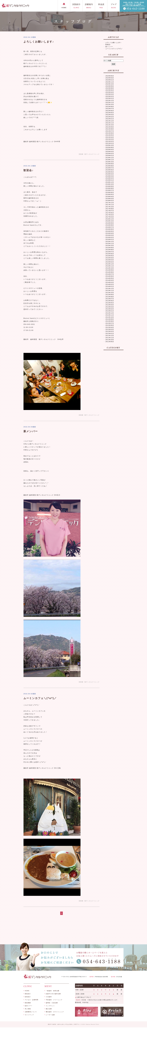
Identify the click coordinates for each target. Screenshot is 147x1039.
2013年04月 (110, 305)
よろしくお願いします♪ (39, 41)
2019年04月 (110, 174)
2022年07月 (110, 108)
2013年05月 (110, 303)
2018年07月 (110, 190)
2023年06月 (110, 90)
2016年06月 (110, 229)
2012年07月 (110, 323)
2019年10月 (110, 162)
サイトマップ (29, 1015)
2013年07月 (110, 298)
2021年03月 (110, 139)
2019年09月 (110, 164)
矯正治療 (49, 1009)
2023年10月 (110, 84)
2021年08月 (110, 129)
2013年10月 (110, 292)
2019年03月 (110, 176)
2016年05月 (110, 231)
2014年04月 (110, 280)
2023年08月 (110, 88)
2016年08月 (110, 225)
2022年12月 (110, 100)
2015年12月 (110, 241)
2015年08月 (110, 249)
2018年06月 (110, 192)
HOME (27, 991)
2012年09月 (110, 319)
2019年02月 (110, 178)
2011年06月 (110, 341)
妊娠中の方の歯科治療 (53, 994)
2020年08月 (110, 147)
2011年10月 (110, 339)
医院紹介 (28, 994)
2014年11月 (110, 266)
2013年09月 (110, 294)
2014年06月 (110, 276)
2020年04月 (110, 149)
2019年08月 (110, 166)
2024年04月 (110, 78)
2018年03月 (110, 198)
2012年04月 (110, 327)
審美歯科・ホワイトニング (55, 1012)
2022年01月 (110, 119)
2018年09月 (110, 186)
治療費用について (31, 1012)
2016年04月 (110, 233)
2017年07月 (110, 211)
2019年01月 (110, 180)
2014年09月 (110, 270)
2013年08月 (110, 296)
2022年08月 (110, 106)
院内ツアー (28, 1006)
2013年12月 (110, 288)
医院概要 (28, 1003)
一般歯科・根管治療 (52, 991)
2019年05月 (110, 172)
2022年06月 (110, 110)
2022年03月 (110, 114)
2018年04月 (110, 196)
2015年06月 (110, 253)
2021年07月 (110, 131)
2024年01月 (110, 80)
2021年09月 (110, 127)
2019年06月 (110, 170)
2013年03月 (110, 307)
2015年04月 (110, 258)
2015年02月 (110, 262)
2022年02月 (110, 117)
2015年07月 (110, 251)
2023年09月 (110, 86)
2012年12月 (110, 313)
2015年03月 (110, 260)
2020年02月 (110, 153)
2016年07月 (110, 227)
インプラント (50, 1006)
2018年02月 (110, 200)
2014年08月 (110, 272)
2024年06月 (110, 76)
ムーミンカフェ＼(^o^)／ (40, 698)
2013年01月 (110, 311)
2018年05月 (110, 194)
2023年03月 (110, 94)
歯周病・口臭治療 (52, 1003)
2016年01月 (110, 239)
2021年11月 (110, 123)
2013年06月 (110, 300)
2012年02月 (110, 331)
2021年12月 (110, 121)
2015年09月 (110, 247)
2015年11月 (110, 243)
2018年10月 (110, 184)
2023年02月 (110, 96)
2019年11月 (110, 159)
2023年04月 (110, 92)
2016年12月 (110, 219)
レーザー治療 (50, 1015)
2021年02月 (110, 141)
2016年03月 (110, 235)
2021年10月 (110, 125)
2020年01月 (110, 155)
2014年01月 (110, 286)
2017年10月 (110, 206)
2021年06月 (110, 133)
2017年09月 (110, 209)
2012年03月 (110, 329)
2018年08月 (110, 188)
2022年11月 (110, 102)
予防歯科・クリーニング (54, 1000)
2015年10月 (110, 245)
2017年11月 (110, 204)
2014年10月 (110, 268)
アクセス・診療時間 (31, 1000)
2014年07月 (110, 274)
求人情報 (28, 1009)
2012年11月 (110, 315)
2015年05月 (110, 255)
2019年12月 (110, 157)
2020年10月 (110, 145)
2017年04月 (110, 215)
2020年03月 (110, 151)
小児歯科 (49, 997)
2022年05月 (110, 112)
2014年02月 (110, 284)
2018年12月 (110, 182)
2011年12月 (110, 335)
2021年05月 (110, 135)
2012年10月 (110, 317)
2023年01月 (110, 98)
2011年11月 (110, 337)
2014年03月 (110, 282)
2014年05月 (110, 278)
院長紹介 (28, 997)
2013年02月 (110, 309)
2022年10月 (110, 104)
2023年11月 (110, 82)
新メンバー (31, 431)
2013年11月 (110, 290)
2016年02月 (110, 237)
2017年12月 (110, 202)
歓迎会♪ (28, 170)
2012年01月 (110, 333)
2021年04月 (110, 137)
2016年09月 (110, 223)
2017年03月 (110, 217)
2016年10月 (110, 221)
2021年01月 (110, 143)
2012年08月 (110, 321)
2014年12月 (110, 264)
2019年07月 (110, 168)
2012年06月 (110, 325)
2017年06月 (110, 213)
